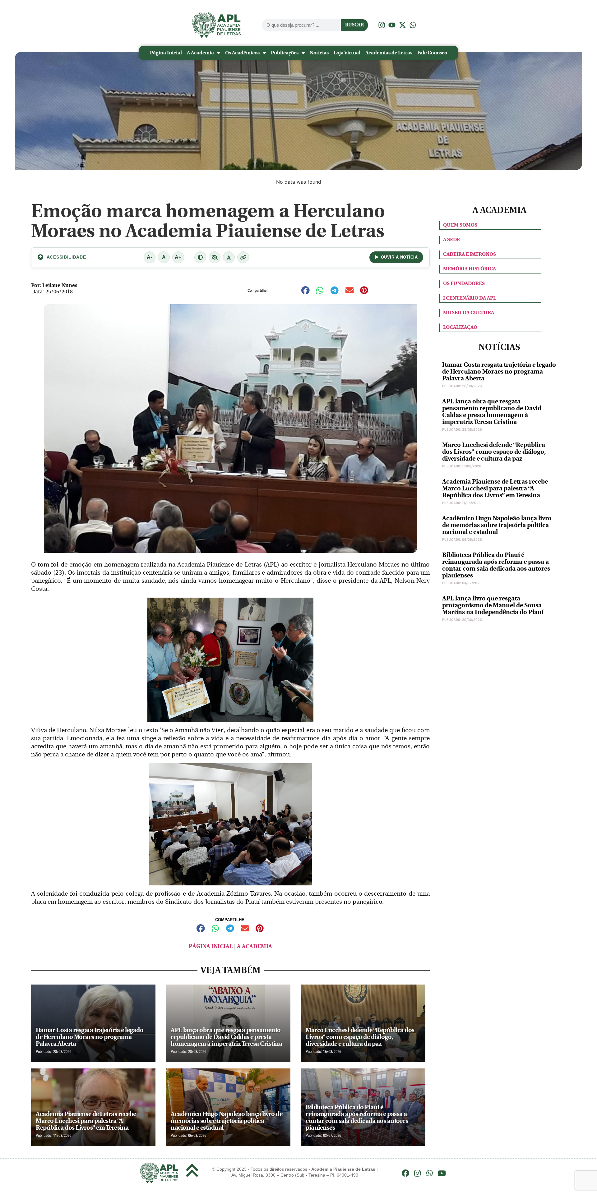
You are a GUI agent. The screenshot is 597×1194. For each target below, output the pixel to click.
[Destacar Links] (243, 257)
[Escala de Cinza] (214, 257)
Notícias (319, 53)
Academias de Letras (388, 53)
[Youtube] (441, 1173)
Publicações (284, 53)
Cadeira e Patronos (469, 254)
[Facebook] (405, 1173)
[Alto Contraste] (200, 257)
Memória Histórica (469, 269)
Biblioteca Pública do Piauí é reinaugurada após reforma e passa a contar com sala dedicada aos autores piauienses (496, 565)
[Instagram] (417, 1173)
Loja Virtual (347, 53)
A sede (451, 239)
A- (149, 257)
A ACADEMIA (254, 946)
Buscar (354, 25)
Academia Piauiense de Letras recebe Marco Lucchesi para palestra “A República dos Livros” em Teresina (495, 488)
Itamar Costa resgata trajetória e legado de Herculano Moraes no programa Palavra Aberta (499, 371)
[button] (305, 290)
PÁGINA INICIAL (211, 946)
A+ (178, 257)
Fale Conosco (432, 53)
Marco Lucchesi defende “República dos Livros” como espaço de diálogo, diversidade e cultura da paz (494, 451)
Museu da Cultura (468, 312)
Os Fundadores (464, 283)
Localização (460, 327)
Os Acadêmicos (242, 53)
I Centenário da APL (469, 298)
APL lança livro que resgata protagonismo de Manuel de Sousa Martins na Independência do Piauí (493, 605)
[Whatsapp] (429, 1173)
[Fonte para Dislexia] (229, 257)
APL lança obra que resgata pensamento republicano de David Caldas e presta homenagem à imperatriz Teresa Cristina (491, 411)
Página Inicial (166, 53)
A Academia (200, 53)
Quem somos (460, 225)
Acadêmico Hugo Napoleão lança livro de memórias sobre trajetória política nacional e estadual (497, 525)
